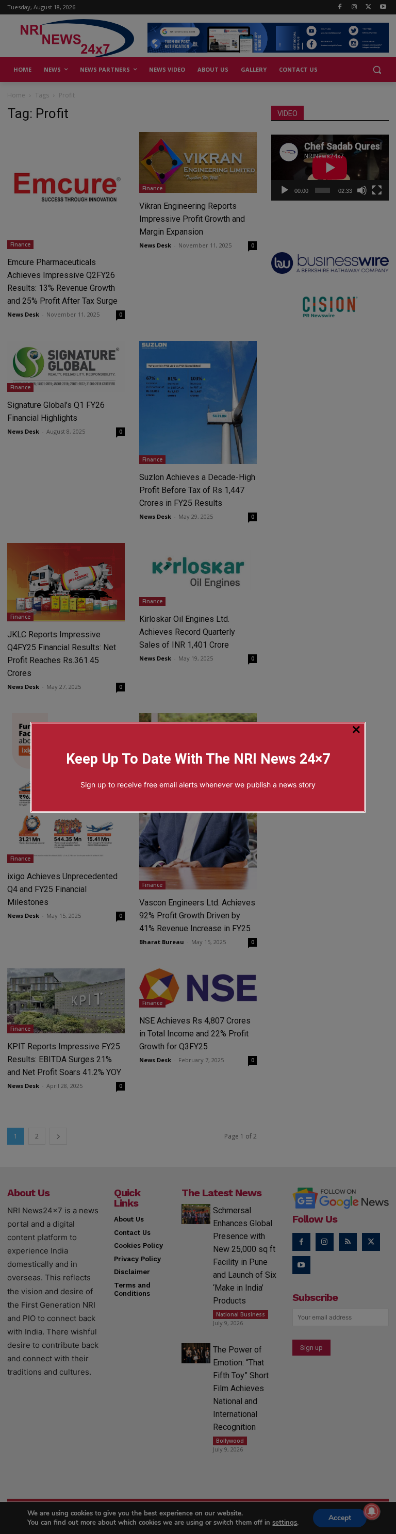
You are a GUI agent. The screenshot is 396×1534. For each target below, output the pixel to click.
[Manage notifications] (372, 1511)
